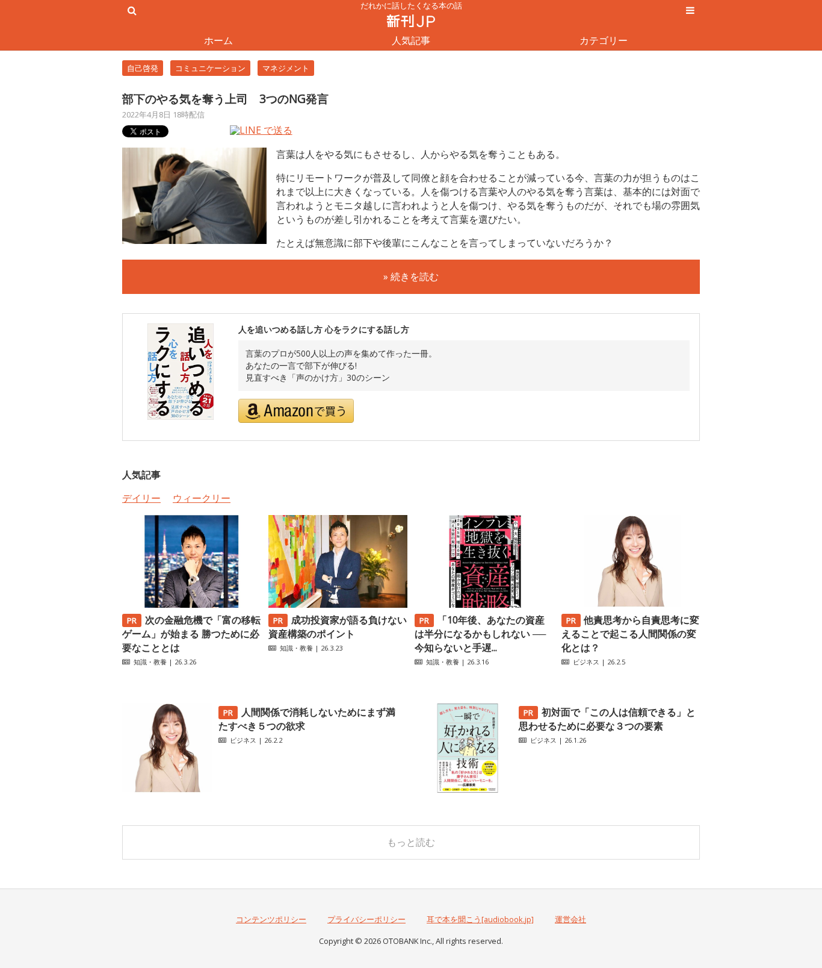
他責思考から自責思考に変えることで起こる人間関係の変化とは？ (630, 633)
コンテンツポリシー (271, 919)
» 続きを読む (411, 276)
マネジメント (285, 68)
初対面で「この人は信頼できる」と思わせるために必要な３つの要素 (607, 718)
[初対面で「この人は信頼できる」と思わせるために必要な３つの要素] (467, 789)
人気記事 (411, 40)
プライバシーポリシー (366, 919)
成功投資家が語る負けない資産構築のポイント (337, 626)
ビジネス (586, 661)
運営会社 (570, 919)
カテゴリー (603, 40)
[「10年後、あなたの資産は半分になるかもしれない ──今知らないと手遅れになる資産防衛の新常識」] (484, 604)
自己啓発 (142, 68)
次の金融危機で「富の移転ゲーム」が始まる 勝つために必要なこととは (191, 633)
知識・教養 (150, 661)
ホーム (218, 40)
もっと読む (411, 842)
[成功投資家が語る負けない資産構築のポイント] (337, 604)
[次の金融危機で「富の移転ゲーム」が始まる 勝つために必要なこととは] (191, 604)
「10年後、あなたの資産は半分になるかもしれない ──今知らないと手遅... (480, 633)
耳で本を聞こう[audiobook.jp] (480, 919)
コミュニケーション (210, 68)
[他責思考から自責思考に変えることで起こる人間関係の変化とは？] (630, 604)
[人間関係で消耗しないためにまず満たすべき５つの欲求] (167, 789)
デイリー (141, 498)
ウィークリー (201, 498)
